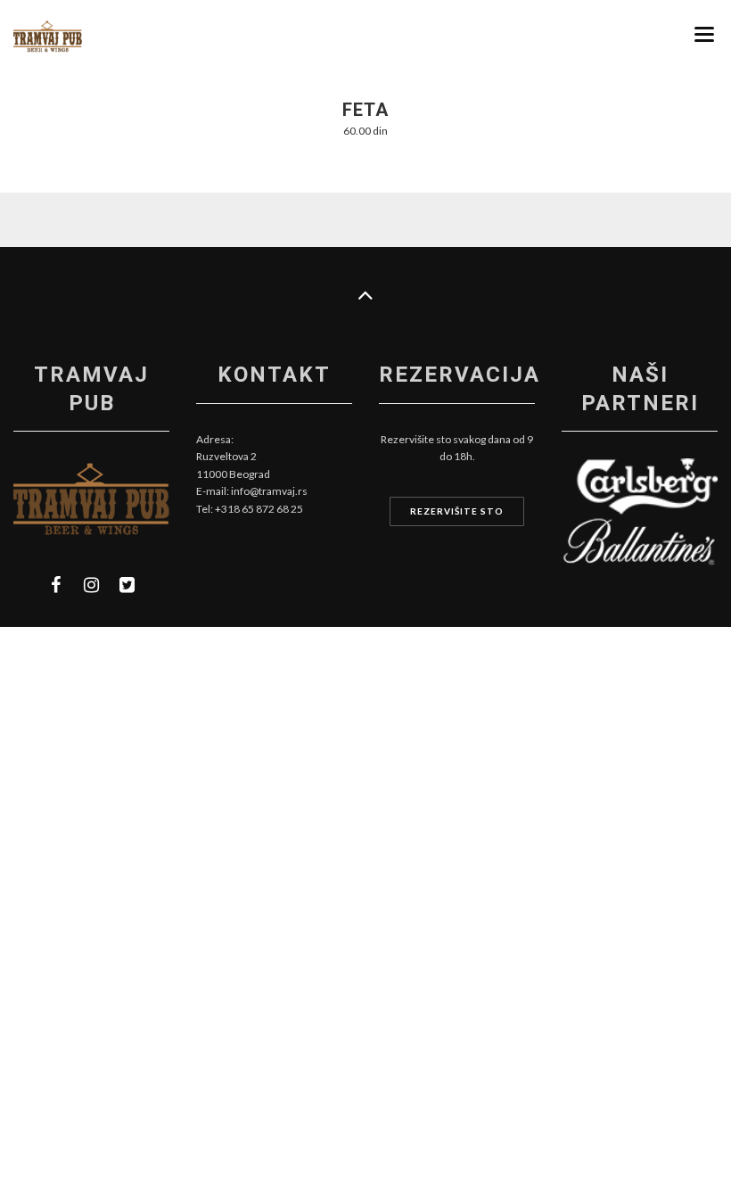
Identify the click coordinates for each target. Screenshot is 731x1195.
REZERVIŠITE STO (457, 511)
